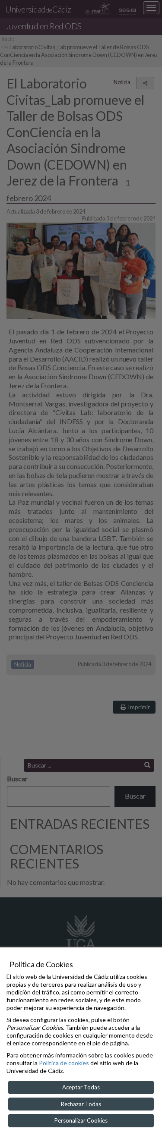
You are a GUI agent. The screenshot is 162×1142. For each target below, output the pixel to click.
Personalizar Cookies (81, 1120)
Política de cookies (64, 1062)
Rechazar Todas (81, 1104)
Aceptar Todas (81, 1087)
